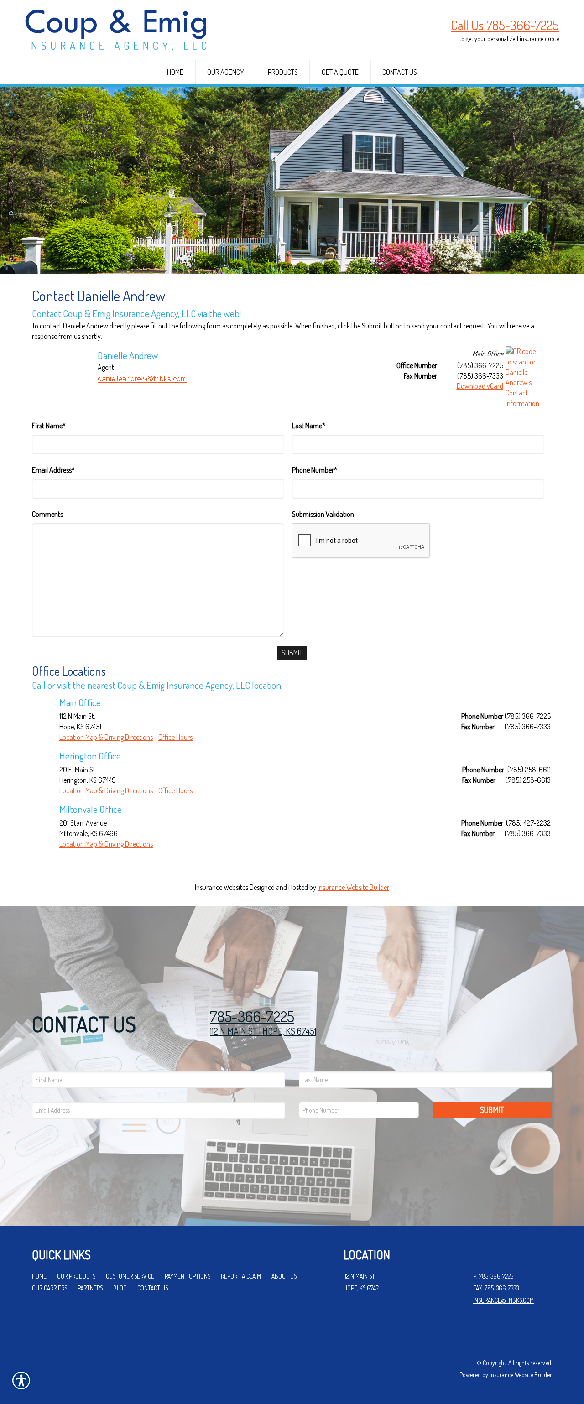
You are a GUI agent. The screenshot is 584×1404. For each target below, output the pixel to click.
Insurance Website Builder (353, 887)
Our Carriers (49, 1288)
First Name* (49, 425)
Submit (492, 1110)
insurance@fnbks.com (503, 1300)
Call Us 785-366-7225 (505, 25)
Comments (47, 514)
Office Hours (175, 737)
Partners (90, 1288)
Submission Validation (323, 514)
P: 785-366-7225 (493, 1276)
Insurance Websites (221, 887)
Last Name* (308, 425)
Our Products (76, 1276)
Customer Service (130, 1276)
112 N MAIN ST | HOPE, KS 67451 (263, 1031)
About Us (284, 1276)
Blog (120, 1288)
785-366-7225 (252, 1016)
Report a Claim (241, 1276)
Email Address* (53, 469)
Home (39, 1276)
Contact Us (152, 1288)
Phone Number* (314, 469)
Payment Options (187, 1276)
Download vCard (480, 385)
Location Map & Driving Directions (106, 737)
